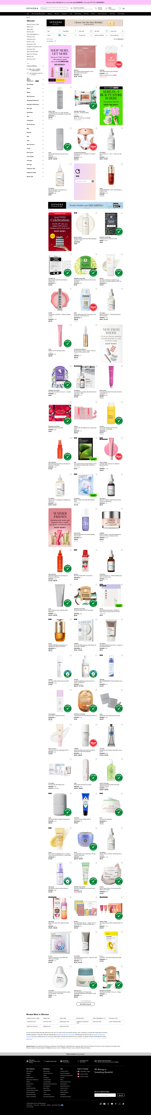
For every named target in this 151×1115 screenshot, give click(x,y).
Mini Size (86, 14)
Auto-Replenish (46, 1086)
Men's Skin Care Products (87, 1046)
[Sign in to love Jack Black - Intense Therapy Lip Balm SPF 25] (96, 793)
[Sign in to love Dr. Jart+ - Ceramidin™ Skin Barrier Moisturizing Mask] (121, 932)
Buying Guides (63, 1084)
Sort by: (118, 39)
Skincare (57, 14)
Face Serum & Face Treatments (103, 1046)
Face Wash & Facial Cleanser (43, 1046)
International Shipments (65, 1081)
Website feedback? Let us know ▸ (75, 1054)
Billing (61, 1079)
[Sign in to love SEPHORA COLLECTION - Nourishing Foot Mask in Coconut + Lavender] (70, 366)
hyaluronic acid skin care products (66, 1034)
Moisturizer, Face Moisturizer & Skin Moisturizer (63, 1046)
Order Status (46, 1077)
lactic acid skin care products (42, 1038)
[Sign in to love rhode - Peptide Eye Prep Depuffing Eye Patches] (121, 690)
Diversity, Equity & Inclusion (32, 1090)
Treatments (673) (31, 39)
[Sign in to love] (70, 87)
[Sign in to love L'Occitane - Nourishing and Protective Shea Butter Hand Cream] (121, 724)
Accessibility (63, 1094)
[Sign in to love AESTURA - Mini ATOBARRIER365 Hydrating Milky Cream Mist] (121, 655)
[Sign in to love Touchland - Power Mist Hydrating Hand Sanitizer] (121, 46)
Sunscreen (114, 1046)
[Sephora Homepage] (32, 8)
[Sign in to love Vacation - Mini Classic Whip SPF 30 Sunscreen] (96, 550)
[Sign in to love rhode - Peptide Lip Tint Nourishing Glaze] (70, 325)
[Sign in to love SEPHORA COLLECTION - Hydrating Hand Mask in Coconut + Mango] (121, 966)
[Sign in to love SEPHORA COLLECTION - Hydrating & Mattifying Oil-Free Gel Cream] (96, 862)
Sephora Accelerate (30, 1092)
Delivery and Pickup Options (66, 1075)
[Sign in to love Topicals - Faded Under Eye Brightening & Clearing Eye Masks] (96, 402)
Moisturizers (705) (31, 44)
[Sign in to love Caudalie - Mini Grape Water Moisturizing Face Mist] (70, 655)
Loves (44, 1092)
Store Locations (63, 1090)
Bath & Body (78, 14)
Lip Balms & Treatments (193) (34, 46)
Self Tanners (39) (31, 59)
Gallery (44, 1075)
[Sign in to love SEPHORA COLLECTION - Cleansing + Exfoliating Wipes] (96, 87)
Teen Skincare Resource (65, 1096)
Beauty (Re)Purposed (31, 1094)
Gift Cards (112, 14)
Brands (93, 14)
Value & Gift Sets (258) (32, 51)
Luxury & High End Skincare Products (81, 1048)
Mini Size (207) (30, 32)
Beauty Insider (46, 1071)
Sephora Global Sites (31, 1088)
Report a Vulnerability (31, 1096)
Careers (28, 1075)
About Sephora (29, 1071)
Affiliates (28, 1081)
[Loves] (120, 8)
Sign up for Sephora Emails (101, 1091)
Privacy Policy (29, 1105)
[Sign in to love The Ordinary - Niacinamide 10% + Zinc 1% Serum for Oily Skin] (121, 128)
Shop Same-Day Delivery (48, 1096)
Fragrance (64, 14)
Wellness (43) (30, 56)
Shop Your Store (46, 1094)
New (28, 14)
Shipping (62, 1077)
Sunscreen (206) (31, 49)
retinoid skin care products (96, 1038)
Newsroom (28, 1073)
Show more (29, 1039)
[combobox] (54, 8)
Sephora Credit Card (47, 1073)
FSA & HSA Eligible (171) (33, 34)
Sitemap (49, 1105)
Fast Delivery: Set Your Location (37, 74)
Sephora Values (29, 1077)
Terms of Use (36, 1105)
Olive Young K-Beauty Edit (38, 14)
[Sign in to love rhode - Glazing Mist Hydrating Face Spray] (96, 759)
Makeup (50, 14)
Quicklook (85, 67)
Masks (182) (30, 27)
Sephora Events (29, 1084)
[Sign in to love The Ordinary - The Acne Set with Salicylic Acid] (70, 759)
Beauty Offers (46, 1088)
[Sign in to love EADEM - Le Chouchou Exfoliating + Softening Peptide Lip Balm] (70, 289)
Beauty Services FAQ (64, 1086)
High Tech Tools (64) (32, 54)
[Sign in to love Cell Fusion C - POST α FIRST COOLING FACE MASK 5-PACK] (96, 474)
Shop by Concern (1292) (33, 24)
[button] (34, 81)
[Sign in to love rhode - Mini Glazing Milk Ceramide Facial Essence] (70, 793)
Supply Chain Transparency (32, 1079)
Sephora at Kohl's (64, 1088)
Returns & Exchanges (65, 1073)
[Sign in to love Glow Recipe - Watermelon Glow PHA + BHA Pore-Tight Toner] (70, 897)
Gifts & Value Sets (102, 14)
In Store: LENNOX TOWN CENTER (35, 70)
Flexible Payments (64, 1092)
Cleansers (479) (31, 37)
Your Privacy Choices (56, 1105)
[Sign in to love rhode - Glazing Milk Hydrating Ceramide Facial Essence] (70, 128)
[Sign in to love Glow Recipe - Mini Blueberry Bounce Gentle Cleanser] (70, 862)
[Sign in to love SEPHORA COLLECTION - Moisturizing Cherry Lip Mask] (70, 402)
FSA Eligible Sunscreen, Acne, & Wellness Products (58, 1048)
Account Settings (47, 1081)
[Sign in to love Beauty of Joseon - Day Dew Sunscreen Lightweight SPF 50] (70, 724)
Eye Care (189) (30, 42)
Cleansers (78, 1046)
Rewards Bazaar (47, 1090)
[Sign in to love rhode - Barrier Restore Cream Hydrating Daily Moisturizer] (70, 584)
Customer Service (64, 1071)
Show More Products (85, 1004)
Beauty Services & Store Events (50, 1084)
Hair (71, 14)
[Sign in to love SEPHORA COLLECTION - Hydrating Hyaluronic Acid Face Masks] (96, 584)
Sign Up (121, 1095)
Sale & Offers (121, 14)
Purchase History (47, 1079)
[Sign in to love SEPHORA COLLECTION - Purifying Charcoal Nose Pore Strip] (121, 213)
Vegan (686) (30, 29)
